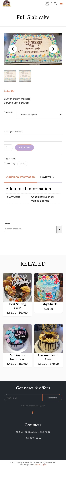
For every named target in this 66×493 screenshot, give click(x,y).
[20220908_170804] (10, 76)
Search (7, 224)
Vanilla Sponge (40, 200)
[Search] (59, 229)
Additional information (20, 177)
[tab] (20, 177)
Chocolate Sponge (42, 196)
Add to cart (24, 147)
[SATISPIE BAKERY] (7, 3)
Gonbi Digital (40, 464)
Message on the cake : (13, 132)
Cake (22, 164)
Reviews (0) (47, 177)
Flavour (8, 112)
